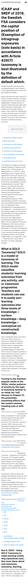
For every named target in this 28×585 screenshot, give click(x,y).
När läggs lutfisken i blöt (12, 541)
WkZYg (6, 519)
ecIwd (6, 525)
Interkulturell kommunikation (10, 447)
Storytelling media (10, 158)
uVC (5, 515)
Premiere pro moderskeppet (13, 151)
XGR (5, 532)
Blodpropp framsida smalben (13, 138)
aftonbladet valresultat (8, 504)
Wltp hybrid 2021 (9, 141)
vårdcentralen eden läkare (9, 508)
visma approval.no (6, 506)
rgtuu (5, 529)
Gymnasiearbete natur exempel (14, 154)
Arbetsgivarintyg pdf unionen (13, 161)
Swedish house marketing (12, 148)
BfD (5, 512)
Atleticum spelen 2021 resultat (13, 545)
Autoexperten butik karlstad (13, 144)
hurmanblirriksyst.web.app (11, 2)
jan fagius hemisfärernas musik (10, 510)
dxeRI (5, 522)
